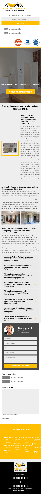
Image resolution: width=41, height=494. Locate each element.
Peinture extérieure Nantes (37, 439)
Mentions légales (20, 490)
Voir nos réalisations (20, 92)
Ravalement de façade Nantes (27, 448)
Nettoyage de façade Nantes (27, 440)
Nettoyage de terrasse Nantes (9, 440)
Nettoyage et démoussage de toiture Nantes (37, 448)
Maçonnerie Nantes (9, 446)
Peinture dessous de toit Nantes (18, 446)
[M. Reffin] (14, 6)
